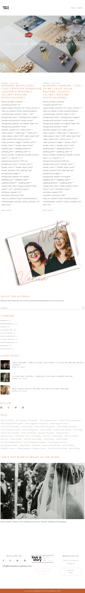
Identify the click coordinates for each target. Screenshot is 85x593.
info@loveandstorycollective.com (17, 566)
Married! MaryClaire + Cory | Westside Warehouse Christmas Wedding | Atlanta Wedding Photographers (22, 91)
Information (6, 330)
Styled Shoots (8, 339)
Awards (4, 320)
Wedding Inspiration (23, 448)
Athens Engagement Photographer (27, 420)
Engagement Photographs (46, 433)
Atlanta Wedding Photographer (45, 426)
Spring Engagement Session (9, 445)
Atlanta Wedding (27, 426)
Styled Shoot (36, 445)
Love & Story (14, 83)
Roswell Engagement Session (57, 442)
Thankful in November (8, 448)
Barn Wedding (77, 429)
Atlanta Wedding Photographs (10, 429)
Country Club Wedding (28, 433)
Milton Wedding (49, 439)
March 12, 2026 (19, 378)
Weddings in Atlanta (39, 448)
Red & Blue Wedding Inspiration (11, 442)
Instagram (71, 571)
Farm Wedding (36, 436)
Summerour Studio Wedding (51, 445)
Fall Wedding (19, 436)
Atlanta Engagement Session (59, 423)
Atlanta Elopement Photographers (70, 420)
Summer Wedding (68, 445)
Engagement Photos (62, 433)
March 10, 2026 (19, 391)
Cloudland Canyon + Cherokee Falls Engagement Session (42, 376)
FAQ (27, 436)
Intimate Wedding (16, 439)
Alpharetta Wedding (7, 420)
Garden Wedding (56, 436)
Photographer (8, 336)
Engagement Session (7, 436)
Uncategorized (8, 342)
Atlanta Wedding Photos (30, 429)
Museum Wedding (62, 439)
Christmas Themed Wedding (10, 433)
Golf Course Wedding (71, 436)
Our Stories (6, 333)
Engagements (7, 323)
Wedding (5, 345)
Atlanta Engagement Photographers (36, 423)
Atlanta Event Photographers (10, 426)
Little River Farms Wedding (33, 439)
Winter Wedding (74, 448)
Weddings (5, 83)
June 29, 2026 (18, 367)
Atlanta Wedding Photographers (67, 426)
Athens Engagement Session (48, 420)
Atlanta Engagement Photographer (12, 423)
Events (4, 327)
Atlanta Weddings (46, 429)
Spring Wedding (25, 445)
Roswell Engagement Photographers (35, 442)
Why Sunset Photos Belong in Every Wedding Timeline (40, 389)
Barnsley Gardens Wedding (62, 429)
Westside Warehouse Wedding (57, 448)
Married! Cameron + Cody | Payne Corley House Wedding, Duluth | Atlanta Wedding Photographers (63, 91)
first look (46, 436)
